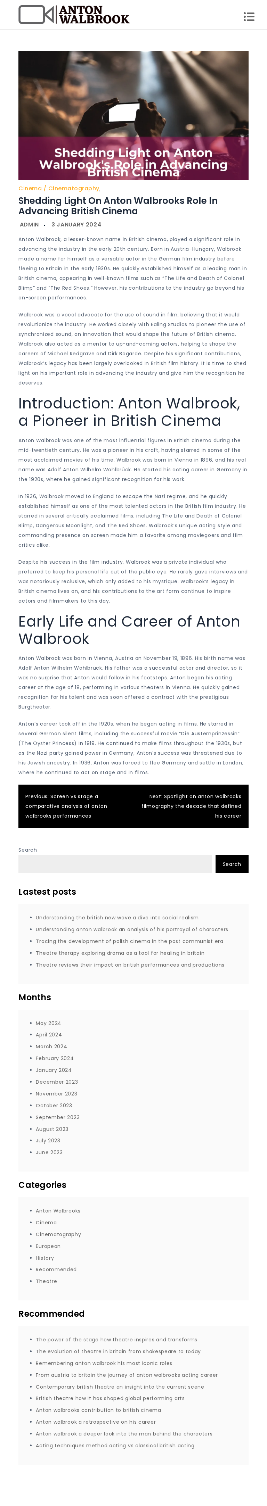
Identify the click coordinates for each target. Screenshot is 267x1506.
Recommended (56, 1269)
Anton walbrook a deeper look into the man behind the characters (124, 1433)
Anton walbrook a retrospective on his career (96, 1421)
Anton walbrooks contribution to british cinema (98, 1410)
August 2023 (52, 1129)
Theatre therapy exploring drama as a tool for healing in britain (120, 953)
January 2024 (54, 1070)
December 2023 (57, 1081)
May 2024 (49, 1023)
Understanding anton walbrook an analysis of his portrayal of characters (132, 929)
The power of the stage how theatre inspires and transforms (116, 1339)
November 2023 (56, 1093)
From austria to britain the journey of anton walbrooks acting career (127, 1375)
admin (29, 225)
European (48, 1246)
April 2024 (49, 1034)
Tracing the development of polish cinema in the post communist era (129, 941)
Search (27, 849)
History (45, 1258)
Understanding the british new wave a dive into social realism (117, 917)
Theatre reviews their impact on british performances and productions (130, 964)
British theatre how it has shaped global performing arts (110, 1398)
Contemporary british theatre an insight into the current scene (120, 1386)
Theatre (46, 1281)
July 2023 (48, 1140)
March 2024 (51, 1046)
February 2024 (55, 1058)
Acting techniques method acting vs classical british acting (115, 1445)
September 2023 (58, 1117)
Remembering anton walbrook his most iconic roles (104, 1363)
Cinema (30, 188)
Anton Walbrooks (58, 1210)
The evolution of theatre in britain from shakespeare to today (118, 1351)
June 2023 (49, 1152)
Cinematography (73, 188)
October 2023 (54, 1105)
